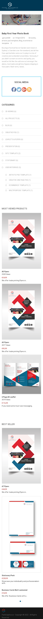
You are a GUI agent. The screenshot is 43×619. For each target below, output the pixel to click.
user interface (11, 167)
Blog (20, 41)
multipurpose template (19, 190)
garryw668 (6, 38)
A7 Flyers (5, 486)
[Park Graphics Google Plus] (24, 89)
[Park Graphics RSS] (29, 89)
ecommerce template (18, 185)
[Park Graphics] (10, 6)
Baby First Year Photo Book (15, 33)
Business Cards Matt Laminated (14, 590)
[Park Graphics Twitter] (19, 89)
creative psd (11, 132)
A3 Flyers (5, 342)
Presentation (11, 146)
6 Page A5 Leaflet (9, 397)
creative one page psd (18, 180)
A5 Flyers (5, 272)
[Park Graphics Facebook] (13, 89)
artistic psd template (10, 41)
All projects (11, 118)
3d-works (32, 38)
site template (11, 153)
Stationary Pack (8, 575)
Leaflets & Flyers (13, 139)
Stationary (10, 160)
